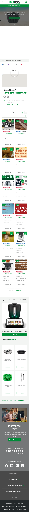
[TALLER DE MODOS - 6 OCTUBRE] (8, 265)
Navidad (19, 131)
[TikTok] (22, 465)
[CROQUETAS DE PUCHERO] (8, 153)
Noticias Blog (6, 131)
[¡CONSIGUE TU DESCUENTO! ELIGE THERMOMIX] (8, 181)
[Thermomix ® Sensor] (21, 377)
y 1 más (24, 131)
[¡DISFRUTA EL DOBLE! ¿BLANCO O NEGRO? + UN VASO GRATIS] (21, 181)
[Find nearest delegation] (3, 2)
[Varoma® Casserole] (21, 351)
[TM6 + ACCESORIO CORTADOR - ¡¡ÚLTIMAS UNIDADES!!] (21, 209)
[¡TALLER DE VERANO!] (21, 153)
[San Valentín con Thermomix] (8, 209)
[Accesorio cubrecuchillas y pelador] (8, 351)
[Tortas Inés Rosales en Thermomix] (21, 237)
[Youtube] (12, 465)
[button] (26, 2)
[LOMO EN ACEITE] (8, 237)
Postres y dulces (20, 243)
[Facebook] (6, 465)
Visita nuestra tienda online (14, 5)
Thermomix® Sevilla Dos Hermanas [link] (13, 60)
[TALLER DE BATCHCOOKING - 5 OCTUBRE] (21, 265)
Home (3, 60)
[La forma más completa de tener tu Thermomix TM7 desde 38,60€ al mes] (8, 125)
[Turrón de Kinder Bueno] (21, 125)
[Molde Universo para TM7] (8, 377)
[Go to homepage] (15, 2)
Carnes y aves (6, 159)
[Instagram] (17, 465)
